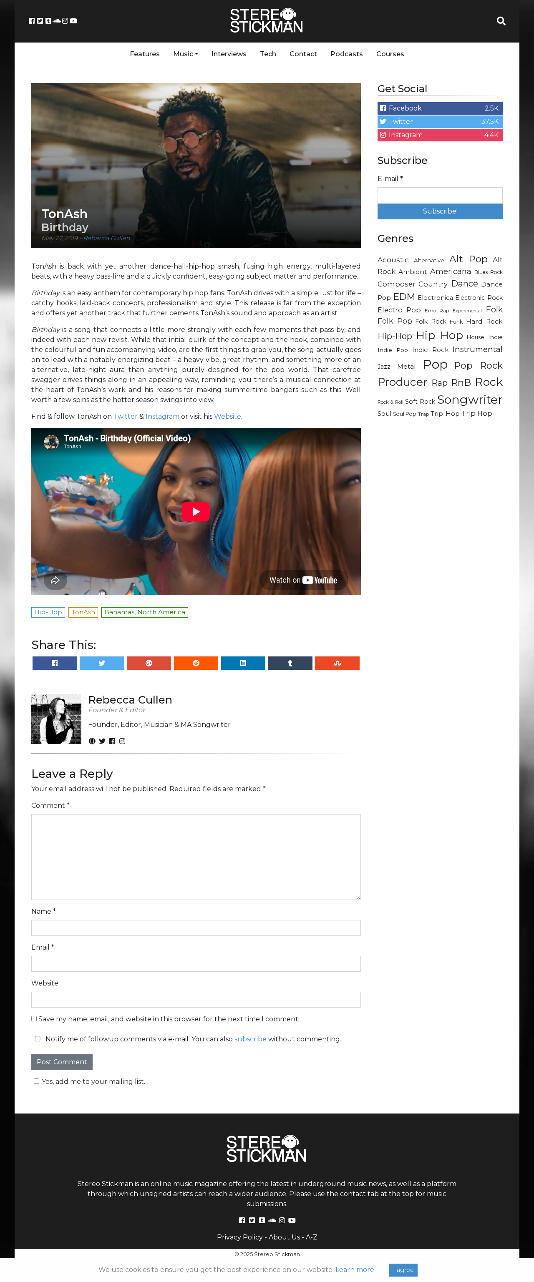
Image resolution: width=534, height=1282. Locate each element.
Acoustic (393, 259)
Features (145, 54)
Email (42, 947)
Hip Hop (439, 335)
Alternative (429, 260)
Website (227, 416)
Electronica (435, 298)
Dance (464, 283)
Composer (397, 284)
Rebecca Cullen (106, 238)
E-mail (390, 179)
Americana (450, 271)
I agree (403, 1270)
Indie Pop (393, 350)
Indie (495, 337)
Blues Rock (488, 272)
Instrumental (478, 349)
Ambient (412, 272)
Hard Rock (484, 321)
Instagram (162, 416)
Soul (384, 413)
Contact (303, 54)
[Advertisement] (440, 557)
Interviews (229, 54)
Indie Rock (430, 350)
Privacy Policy (240, 1237)
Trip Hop (476, 413)
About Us (284, 1237)
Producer (403, 382)
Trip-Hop (445, 413)
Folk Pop (395, 321)
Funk (456, 321)
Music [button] (183, 54)
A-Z (311, 1237)
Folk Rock (430, 321)
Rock (489, 382)
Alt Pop (468, 259)
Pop (435, 364)
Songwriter (470, 399)
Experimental (467, 311)
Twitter (125, 416)
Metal (406, 366)
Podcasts (346, 54)
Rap (439, 383)
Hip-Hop (395, 336)
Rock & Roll (390, 402)
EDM (404, 296)
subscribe (250, 1039)
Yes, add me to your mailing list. (93, 1082)
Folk (494, 309)
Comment (50, 805)
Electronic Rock (479, 298)
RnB (461, 382)
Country (433, 284)
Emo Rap (437, 311)
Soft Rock (420, 401)
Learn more (354, 1270)
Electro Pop (399, 310)
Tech (268, 54)
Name (43, 911)
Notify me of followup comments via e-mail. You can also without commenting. (192, 1039)
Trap (423, 414)
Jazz (384, 366)
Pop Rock (478, 365)
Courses (390, 54)
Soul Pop (404, 414)
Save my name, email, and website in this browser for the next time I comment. (169, 1019)
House (475, 337)
